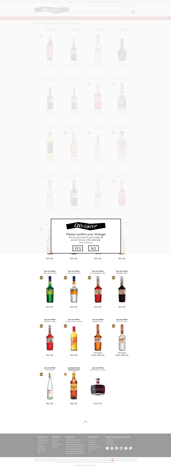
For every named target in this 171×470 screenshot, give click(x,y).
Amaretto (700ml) (98, 321)
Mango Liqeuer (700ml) (74, 273)
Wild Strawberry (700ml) (98, 273)
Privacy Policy (109, 440)
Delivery (90, 440)
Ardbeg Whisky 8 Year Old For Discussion (77, 449)
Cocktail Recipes (56, 444)
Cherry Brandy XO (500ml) (98, 370)
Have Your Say (42, 449)
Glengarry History (42, 440)
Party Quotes (92, 449)
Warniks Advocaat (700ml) (74, 321)
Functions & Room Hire (94, 446)
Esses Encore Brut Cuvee (72, 442)
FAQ (89, 451)
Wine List (54, 442)
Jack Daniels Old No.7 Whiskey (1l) (75, 446)
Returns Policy (110, 442)
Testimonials (41, 446)
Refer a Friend (42, 451)
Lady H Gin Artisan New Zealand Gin (76, 451)
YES (77, 248)
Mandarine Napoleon (74, 369)
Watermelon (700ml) (50, 321)
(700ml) (74, 371)
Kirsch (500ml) (50, 370)
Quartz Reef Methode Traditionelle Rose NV (78, 453)
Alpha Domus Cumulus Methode (75, 444)
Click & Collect (92, 442)
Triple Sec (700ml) (122, 321)
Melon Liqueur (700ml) (50, 273)
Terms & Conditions (111, 444)
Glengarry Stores (42, 442)
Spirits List (55, 446)
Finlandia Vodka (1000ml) (73, 440)
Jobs (39, 453)
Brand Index (55, 440)
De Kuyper (50, 271)
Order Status (91, 444)
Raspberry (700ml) (122, 273)
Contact (40, 444)
